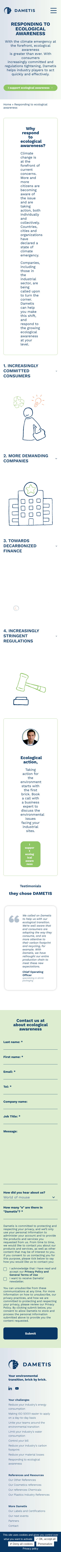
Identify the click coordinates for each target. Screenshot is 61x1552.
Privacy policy (30, 1548)
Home (7, 104)
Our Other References (22, 1479)
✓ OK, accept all (46, 1539)
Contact (13, 1525)
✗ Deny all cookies (21, 1543)
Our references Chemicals (24, 1489)
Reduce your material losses (26, 1454)
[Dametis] (19, 10)
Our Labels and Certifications (26, 1511)
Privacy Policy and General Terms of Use (29, 1273)
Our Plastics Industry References (28, 1494)
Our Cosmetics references (24, 1484)
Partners (13, 1520)
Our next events (18, 1516)
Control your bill (18, 1440)
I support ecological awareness (28, 87)
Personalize (45, 1543)
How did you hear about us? (24, 1192)
